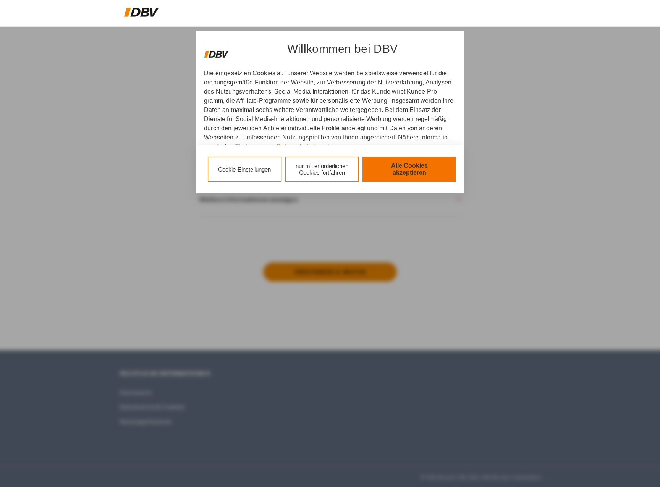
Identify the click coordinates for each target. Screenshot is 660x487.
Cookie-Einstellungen (244, 169)
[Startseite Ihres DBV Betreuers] (141, 12)
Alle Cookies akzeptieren (409, 169)
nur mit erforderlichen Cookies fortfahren (322, 169)
